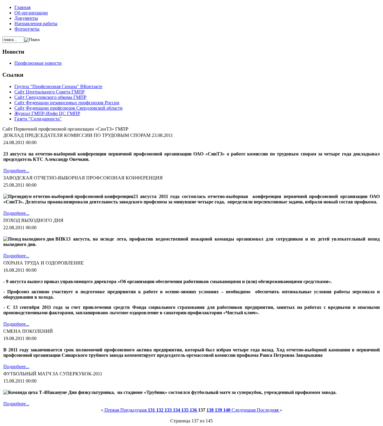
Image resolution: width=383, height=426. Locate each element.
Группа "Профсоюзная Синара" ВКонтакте (58, 86)
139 (219, 410)
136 (194, 410)
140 (227, 410)
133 (169, 410)
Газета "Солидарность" (38, 118)
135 (185, 410)
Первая (111, 410)
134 (177, 410)
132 (160, 410)
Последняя (268, 410)
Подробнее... (16, 170)
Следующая (244, 410)
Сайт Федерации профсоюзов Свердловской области (68, 108)
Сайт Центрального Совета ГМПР (49, 91)
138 (210, 410)
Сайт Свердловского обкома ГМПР (50, 97)
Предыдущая (134, 410)
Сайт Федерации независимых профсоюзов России (66, 102)
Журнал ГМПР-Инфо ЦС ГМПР (47, 113)
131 (152, 410)
